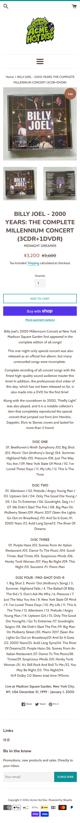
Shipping (33, 263)
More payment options (40, 320)
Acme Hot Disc (38, 800)
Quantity (40, 275)
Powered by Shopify (60, 800)
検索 (6, 740)
